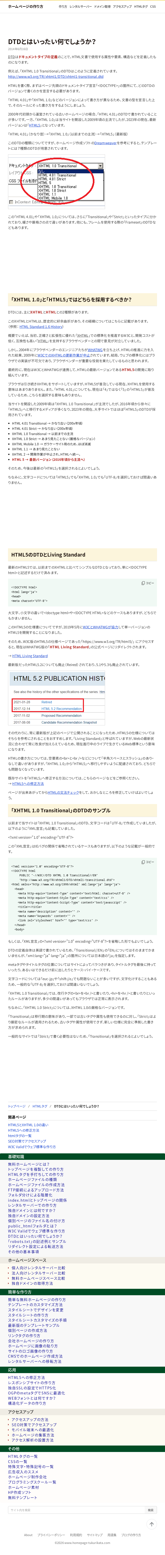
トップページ (17, 1106)
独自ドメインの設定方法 (29, 1215)
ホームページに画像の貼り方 (33, 1346)
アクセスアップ (122, 6)
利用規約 (76, 1535)
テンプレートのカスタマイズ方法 (35, 1304)
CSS (153, 6)
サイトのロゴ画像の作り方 (30, 1351)
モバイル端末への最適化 (33, 1429)
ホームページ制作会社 (27, 1477)
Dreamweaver (105, 142)
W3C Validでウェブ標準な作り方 (32, 1146)
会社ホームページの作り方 (31, 1341)
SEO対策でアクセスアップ (27, 1141)
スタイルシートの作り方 (28, 1315)
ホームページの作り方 (25, 6)
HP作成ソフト (20, 1492)
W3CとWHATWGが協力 (100, 626)
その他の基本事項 (23, 1251)
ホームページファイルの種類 (32, 1179)
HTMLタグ (141, 6)
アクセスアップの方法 (30, 1419)
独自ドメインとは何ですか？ (32, 1210)
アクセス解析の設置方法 (33, 1440)
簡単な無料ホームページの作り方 (37, 1299)
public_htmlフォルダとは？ (32, 1226)
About (28, 1535)
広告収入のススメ (23, 1472)
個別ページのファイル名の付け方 (36, 1220)
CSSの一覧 (18, 1461)
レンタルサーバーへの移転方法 (35, 1361)
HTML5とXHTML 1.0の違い (28, 1124)
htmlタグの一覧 (20, 1135)
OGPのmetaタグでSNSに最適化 (36, 1393)
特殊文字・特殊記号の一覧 (31, 1466)
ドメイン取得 (102, 6)
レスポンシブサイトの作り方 (32, 1382)
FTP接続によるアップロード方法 (36, 1190)
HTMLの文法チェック (63, 792)
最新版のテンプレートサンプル (34, 1325)
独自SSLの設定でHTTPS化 (32, 1388)
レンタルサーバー (81, 6)
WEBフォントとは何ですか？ (32, 1398)
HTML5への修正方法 (28, 783)
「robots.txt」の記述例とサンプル (37, 1241)
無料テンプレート (22, 1497)
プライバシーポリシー (51, 1535)
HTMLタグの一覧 (23, 1456)
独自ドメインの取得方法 (32, 1283)
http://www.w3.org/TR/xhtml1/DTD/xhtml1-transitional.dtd (55, 76)
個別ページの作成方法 (27, 1330)
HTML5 (34, 125)
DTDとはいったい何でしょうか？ (35, 1236)
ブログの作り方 (131, 1535)
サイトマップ (95, 1535)
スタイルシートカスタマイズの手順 (37, 1320)
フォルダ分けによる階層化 (30, 1195)
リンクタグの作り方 (24, 1335)
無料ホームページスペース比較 (38, 1278)
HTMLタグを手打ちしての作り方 (36, 1174)
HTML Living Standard (29, 655)
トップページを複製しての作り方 (36, 1169)
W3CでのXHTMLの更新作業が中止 (64, 355)
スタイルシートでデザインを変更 (36, 1310)
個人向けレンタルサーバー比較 (39, 1267)
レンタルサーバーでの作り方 (32, 1205)
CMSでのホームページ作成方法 (35, 1356)
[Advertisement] (82, 26)
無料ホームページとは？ (29, 1164)
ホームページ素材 (23, 1487)
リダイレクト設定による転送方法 (36, 1246)
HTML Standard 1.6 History (41, 326)
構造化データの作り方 (27, 1403)
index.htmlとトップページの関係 (37, 1200)
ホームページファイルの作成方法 (36, 1184)
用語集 (112, 1535)
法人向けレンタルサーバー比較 (39, 1273)
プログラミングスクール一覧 (32, 1482)
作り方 (63, 6)
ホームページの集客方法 (33, 1435)
